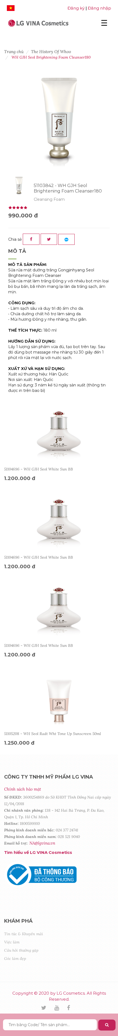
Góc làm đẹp (15, 958)
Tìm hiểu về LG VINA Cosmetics (38, 852)
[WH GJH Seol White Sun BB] (59, 436)
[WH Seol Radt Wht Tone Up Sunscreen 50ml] (59, 701)
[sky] (60, 1008)
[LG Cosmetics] (38, 22)
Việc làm (11, 942)
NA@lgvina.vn (42, 843)
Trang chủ (14, 51)
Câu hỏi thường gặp (21, 950)
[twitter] (47, 1008)
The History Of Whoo (51, 51)
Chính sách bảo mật (22, 789)
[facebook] (72, 1008)
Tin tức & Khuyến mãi (23, 933)
